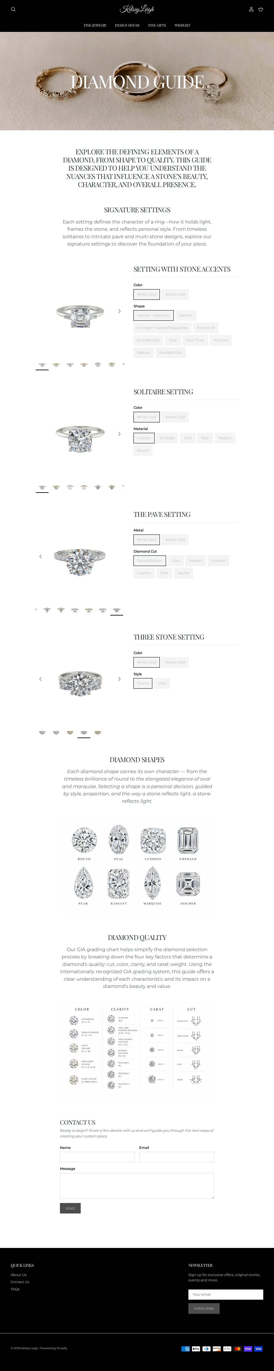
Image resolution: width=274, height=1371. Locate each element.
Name (65, 1148)
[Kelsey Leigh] (137, 9)
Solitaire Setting (163, 391)
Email (144, 1148)
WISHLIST (182, 25)
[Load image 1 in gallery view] (80, 309)
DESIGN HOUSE (127, 25)
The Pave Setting (162, 514)
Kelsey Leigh (29, 1348)
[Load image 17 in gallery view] (80, 554)
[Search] (13, 9)
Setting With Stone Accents (182, 268)
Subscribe (204, 1308)
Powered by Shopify (53, 1348)
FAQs (15, 1289)
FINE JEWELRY (95, 25)
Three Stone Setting (169, 636)
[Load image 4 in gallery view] (80, 677)
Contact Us (20, 1282)
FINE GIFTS (157, 25)
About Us (19, 1275)
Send (70, 1208)
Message (67, 1169)
